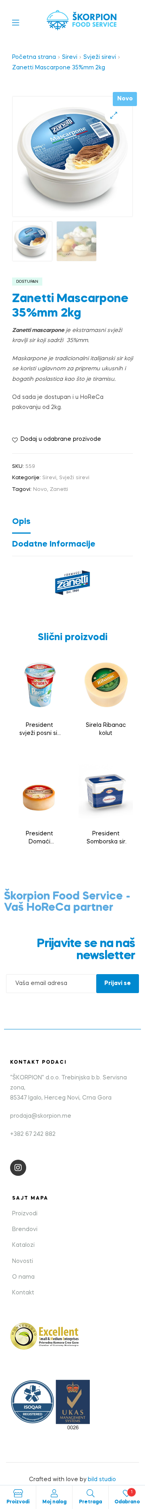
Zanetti (59, 489)
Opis (21, 522)
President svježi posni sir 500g (39, 730)
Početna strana (34, 57)
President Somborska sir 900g (106, 838)
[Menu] (21, 22)
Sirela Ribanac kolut (106, 729)
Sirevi (69, 57)
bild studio (102, 1479)
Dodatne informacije (53, 545)
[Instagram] (18, 1168)
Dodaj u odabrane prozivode (61, 439)
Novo (40, 489)
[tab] (72, 524)
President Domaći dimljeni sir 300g (39, 838)
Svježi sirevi (99, 57)
